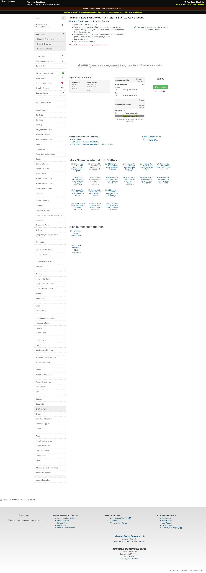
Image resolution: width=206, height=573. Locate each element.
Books (38, 159)
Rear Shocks (41, 387)
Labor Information (43, 480)
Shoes (38, 414)
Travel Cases (41, 456)
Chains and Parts (42, 225)
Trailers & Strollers (43, 446)
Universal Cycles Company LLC (129, 536)
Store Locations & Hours (45, 61)
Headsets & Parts (42, 323)
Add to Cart (161, 87)
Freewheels (40, 298)
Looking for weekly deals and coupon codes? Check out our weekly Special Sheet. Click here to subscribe (103, 12)
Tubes (38, 460)
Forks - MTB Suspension (45, 284)
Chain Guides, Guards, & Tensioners (49, 215)
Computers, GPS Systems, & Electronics (47, 236)
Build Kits (39, 193)
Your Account (167, 523)
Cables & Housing (42, 201)
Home (72, 21)
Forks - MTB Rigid (43, 279)
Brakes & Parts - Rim (44, 188)
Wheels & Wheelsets (43, 473)
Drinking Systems (42, 254)
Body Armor (40, 149)
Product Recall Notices (66, 528)
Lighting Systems (42, 340)
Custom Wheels (42, 93)
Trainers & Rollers (42, 451)
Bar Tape (39, 120)
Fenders (39, 274)
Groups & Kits (41, 311)
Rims (37, 392)
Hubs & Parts (41, 333)
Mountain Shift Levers (45, 39)
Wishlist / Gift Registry (44, 73)
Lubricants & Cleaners (44, 350)
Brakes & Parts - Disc (44, 178)
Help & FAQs (167, 520)
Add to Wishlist (160, 91)
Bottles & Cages (42, 164)
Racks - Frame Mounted (45, 382)
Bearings (39, 125)
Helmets (39, 328)
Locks (38, 345)
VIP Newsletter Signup (118, 523)
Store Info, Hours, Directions (129, 559)
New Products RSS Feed (119, 518)
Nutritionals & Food (43, 362)
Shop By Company (43, 88)
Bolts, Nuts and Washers (45, 154)
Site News (113, 520)
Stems (38, 429)
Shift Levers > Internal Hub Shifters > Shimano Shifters (93, 144)
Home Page (40, 56)
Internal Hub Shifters (45, 49)
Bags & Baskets (42, 110)
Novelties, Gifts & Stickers (46, 357)
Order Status (39, 4)
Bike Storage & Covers (44, 139)
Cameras (39, 205)
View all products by (151, 137)
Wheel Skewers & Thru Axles (47, 468)
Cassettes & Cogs (43, 210)
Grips (38, 306)
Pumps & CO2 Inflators (44, 374)
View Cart (190, 2)
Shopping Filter (42, 24)
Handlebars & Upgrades (45, 318)
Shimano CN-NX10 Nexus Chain (76, 247)
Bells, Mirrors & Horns (44, 130)
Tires (38, 436)
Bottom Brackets (42, 169)
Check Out (200, 2)
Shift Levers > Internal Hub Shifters (85, 142)
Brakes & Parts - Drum (44, 183)
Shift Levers (41, 409)
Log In (29, 4)
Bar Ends (39, 115)
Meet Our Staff (63, 520)
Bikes (38, 144)
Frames (38, 294)
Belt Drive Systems (43, 135)
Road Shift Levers (44, 44)
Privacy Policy (62, 523)
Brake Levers (41, 174)
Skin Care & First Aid (44, 419)
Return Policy (62, 525)
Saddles (39, 399)
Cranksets (40, 242)
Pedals (38, 370)
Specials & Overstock (44, 83)
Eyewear (39, 267)
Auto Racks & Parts (43, 103)
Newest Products (42, 78)
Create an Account (53, 4)
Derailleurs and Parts (44, 249)
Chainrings (40, 220)
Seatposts (40, 404)
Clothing (39, 230)
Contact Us (40, 66)
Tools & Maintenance (44, 441)
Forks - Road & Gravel (44, 289)
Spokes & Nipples (43, 424)
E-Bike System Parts (44, 262)
